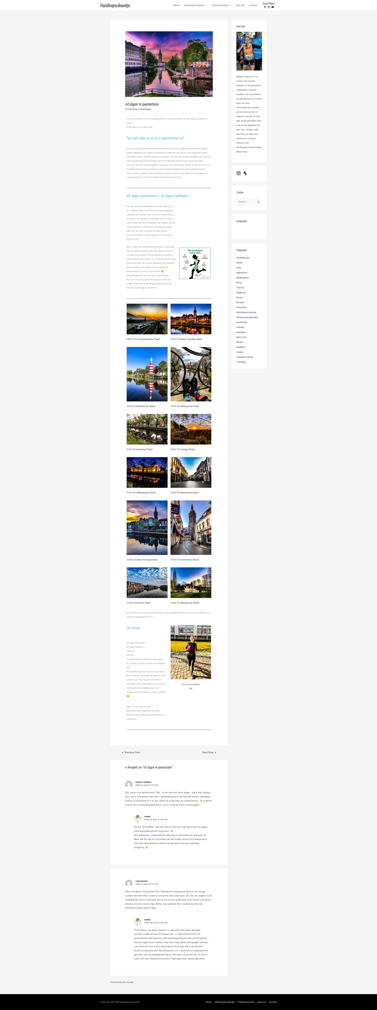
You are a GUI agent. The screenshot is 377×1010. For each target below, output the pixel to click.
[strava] (246, 173)
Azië (238, 267)
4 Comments (132, 109)
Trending (241, 362)
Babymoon (241, 272)
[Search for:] (249, 201)
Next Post (209, 752)
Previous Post (131, 752)
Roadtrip (240, 347)
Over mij (240, 5)
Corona (240, 287)
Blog (238, 282)
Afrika (239, 262)
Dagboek (241, 292)
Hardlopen (145, 109)
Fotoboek (241, 307)
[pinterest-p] (265, 7)
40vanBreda (242, 257)
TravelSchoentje (220, 5)
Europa (240, 302)
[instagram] (269, 7)
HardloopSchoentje (194, 5)
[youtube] (273, 7)
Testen (240, 352)
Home (176, 5)
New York (241, 337)
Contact (253, 5)
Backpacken (242, 277)
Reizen (240, 342)
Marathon (241, 332)
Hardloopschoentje (115, 5)
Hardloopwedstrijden (247, 317)
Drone (239, 297)
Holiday (240, 327)
